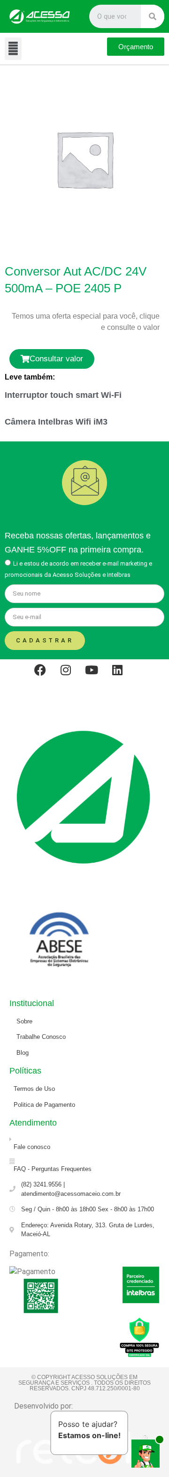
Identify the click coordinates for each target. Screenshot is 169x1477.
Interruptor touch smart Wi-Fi (63, 395)
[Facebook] (46, 675)
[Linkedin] (123, 675)
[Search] (152, 16)
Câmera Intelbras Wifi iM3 (56, 421)
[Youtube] (97, 675)
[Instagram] (72, 675)
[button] (13, 48)
